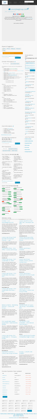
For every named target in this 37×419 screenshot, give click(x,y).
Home (6, 11)
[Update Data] (15, 61)
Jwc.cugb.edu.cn (28, 75)
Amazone (18, 48)
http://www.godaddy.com (12, 74)
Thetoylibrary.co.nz (28, 101)
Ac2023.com (27, 129)
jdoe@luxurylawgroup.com (30, 62)
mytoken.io (4, 379)
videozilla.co (4, 385)
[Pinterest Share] (19, 14)
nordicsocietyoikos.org (5, 383)
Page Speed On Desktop (13, 148)
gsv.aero (3, 377)
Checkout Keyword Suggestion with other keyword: (10, 56)
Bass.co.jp (27, 98)
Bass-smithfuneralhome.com (30, 104)
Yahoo (9, 48)
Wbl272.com (27, 78)
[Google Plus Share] (15, 14)
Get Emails (33, 70)
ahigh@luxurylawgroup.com (30, 63)
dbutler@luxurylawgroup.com (30, 65)
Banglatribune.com (28, 120)
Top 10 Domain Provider (15, 63)
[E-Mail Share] (23, 14)
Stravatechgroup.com (29, 84)
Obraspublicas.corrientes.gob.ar (30, 112)
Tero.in (26, 131)
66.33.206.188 (10, 128)
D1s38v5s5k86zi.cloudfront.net (30, 91)
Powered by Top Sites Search (14, 417)
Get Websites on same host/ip (7, 142)
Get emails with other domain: (30, 68)
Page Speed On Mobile (6, 150)
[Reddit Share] (22, 14)
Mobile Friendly (14, 150)
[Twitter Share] (16, 14)
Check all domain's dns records (6, 134)
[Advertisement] (18, 31)
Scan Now (18, 143)
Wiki (4, 50)
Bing (4, 48)
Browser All (5, 396)
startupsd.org (4, 375)
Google (13, 48)
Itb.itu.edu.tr (27, 123)
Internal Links (5, 148)
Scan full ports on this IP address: (7, 181)
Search (26, 3)
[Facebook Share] (13, 14)
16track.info (4, 387)
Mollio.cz (26, 87)
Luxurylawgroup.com (11, 11)
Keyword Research (10, 2)
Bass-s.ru (27, 133)
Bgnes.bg (27, 81)
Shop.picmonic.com (28, 117)
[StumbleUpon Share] (20, 14)
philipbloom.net (4, 394)
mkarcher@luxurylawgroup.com (30, 67)
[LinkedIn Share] (17, 14)
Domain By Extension (15, 2)
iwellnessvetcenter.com (5, 381)
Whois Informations (6, 63)
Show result (18, 57)
